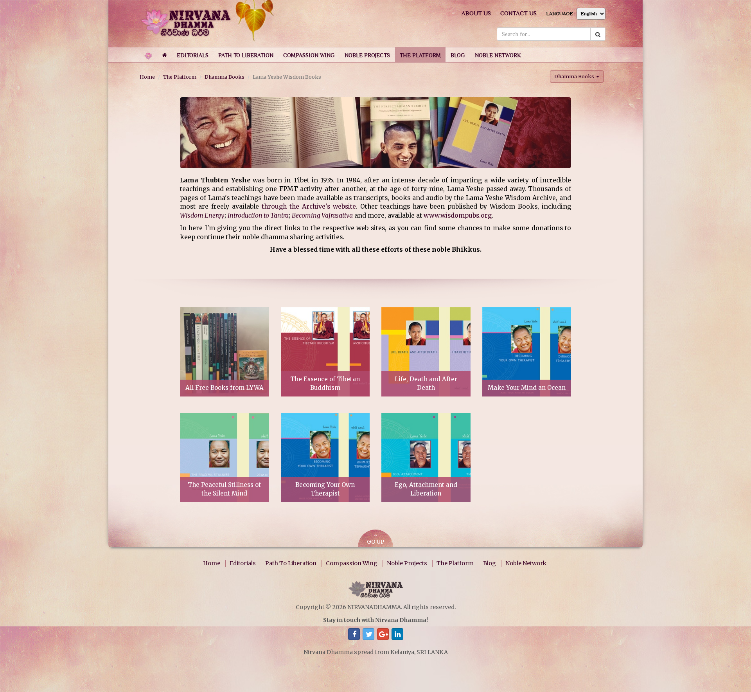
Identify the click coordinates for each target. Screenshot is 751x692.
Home (147, 77)
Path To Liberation (290, 563)
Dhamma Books (224, 77)
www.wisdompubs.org (458, 215)
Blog (489, 563)
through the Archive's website (309, 206)
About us (476, 13)
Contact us (518, 13)
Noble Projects (407, 563)
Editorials (243, 563)
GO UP (375, 542)
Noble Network (525, 563)
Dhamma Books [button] (574, 76)
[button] (192, 54)
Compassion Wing (351, 563)
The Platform (179, 77)
